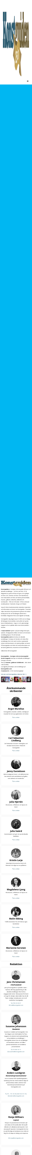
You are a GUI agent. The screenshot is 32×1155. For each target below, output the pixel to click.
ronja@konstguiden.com (17, 1138)
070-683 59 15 (16, 1049)
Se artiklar (17, 717)
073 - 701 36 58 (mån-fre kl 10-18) (16, 1094)
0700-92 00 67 (16, 1003)
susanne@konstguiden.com (16, 1051)
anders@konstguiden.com (16, 1096)
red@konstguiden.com (16, 1005)
